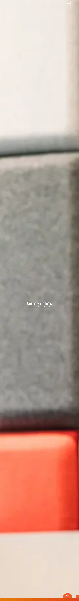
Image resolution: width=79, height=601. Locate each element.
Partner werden (9, 599)
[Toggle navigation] (7, 3)
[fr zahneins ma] (69, 2)
